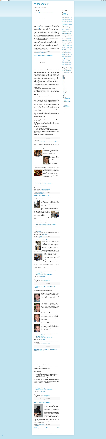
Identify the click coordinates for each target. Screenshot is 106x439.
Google (2, 435)
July (63, 93)
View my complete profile (65, 14)
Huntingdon (64, 45)
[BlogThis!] (47, 51)
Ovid (70, 56)
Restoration (67, 61)
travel (70, 67)
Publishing (67, 60)
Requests (37, 425)
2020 (63, 80)
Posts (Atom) (38, 428)
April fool (68, 18)
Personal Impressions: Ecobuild (40, 239)
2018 (63, 81)
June (64, 94)
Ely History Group (69, 36)
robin (65, 62)
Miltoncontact (41, 4)
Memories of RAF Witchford (68, 51)
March (64, 97)
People (42, 193)
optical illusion (66, 56)
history (66, 44)
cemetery (65, 26)
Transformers (55, 31)
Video (65, 69)
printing (63, 60)
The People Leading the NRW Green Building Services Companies (44, 225)
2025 (63, 75)
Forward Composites (69, 40)
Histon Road (63, 44)
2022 (63, 78)
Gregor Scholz (63, 43)
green (70, 42)
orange (69, 56)
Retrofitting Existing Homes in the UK (40, 182)
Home (47, 427)
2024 (63, 76)
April (64, 96)
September (64, 91)
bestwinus (65, 21)
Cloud (62, 28)
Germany (64, 42)
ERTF (70, 37)
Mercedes (63, 52)
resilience (64, 61)
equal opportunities (67, 37)
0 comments (42, 51)
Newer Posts (35, 427)
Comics (67, 28)
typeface (68, 68)
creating (65, 31)
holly (68, 44)
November (64, 89)
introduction (68, 47)
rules (67, 62)
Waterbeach (70, 70)
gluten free (67, 42)
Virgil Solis (70, 69)
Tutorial (63, 68)
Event (38, 193)
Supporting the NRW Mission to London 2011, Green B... (66, 101)
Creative (68, 31)
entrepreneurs (63, 37)
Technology (46, 52)
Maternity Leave (63, 51)
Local (62, 49)
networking (63, 54)
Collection (65, 28)
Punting (70, 60)
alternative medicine (64, 18)
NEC (67, 53)
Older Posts (58, 427)
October (64, 90)
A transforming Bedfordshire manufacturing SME (43, 12)
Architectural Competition (64, 19)
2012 (66, 17)
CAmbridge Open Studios (65, 24)
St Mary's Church (69, 64)
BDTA (62, 21)
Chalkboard (68, 26)
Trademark (68, 67)
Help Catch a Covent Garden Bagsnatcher (42, 402)
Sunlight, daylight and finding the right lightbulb (43, 55)
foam (66, 40)
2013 (68, 17)
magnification (68, 49)
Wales (64, 70)
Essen (66, 38)
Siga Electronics (38, 26)
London (65, 49)
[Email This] (46, 51)
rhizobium (63, 62)
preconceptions (67, 59)
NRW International (39, 187)
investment (71, 47)
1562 (62, 17)
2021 (63, 79)
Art (69, 19)
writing (68, 72)
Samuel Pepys (69, 62)
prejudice (70, 59)
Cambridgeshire (70, 24)
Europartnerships (69, 38)
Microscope (70, 52)
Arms (68, 19)
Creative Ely (71, 31)
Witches (63, 72)
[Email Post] (45, 51)
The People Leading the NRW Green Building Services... (67, 105)
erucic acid (63, 38)
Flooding (64, 40)
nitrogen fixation (70, 54)
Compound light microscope (65, 29)
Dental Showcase (69, 33)
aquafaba (70, 18)
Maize (70, 49)
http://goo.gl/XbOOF (42, 185)
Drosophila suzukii (66, 35)
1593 (64, 17)
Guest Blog (67, 43)
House (70, 44)
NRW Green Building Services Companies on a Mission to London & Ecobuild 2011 (45, 224)
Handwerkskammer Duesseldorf (46, 189)
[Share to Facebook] (48, 51)
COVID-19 (63, 31)
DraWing (63, 35)
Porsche (63, 59)
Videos (68, 69)
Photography (42, 52)
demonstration (65, 33)
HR (71, 44)
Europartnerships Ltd (45, 190)
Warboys (67, 70)
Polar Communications (42, 28)
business (37, 52)
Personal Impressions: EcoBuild (39, 272)
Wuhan (70, 72)
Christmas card (67, 27)
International (39, 52)
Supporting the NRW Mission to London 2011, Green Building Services (44, 183)
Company (70, 28)
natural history (63, 53)
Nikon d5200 (67, 54)
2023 (63, 77)
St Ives (66, 64)
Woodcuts (66, 72)
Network (70, 53)
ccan (62, 26)
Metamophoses (66, 52)
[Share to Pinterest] (49, 51)
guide (69, 43)
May (64, 95)
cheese (70, 26)
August (64, 92)
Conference (70, 29)
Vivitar (62, 70)
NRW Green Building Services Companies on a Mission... (66, 106)
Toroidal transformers (40, 33)
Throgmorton (64, 67)
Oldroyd (63, 56)
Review (70, 61)
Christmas (63, 27)
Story (43, 52)
